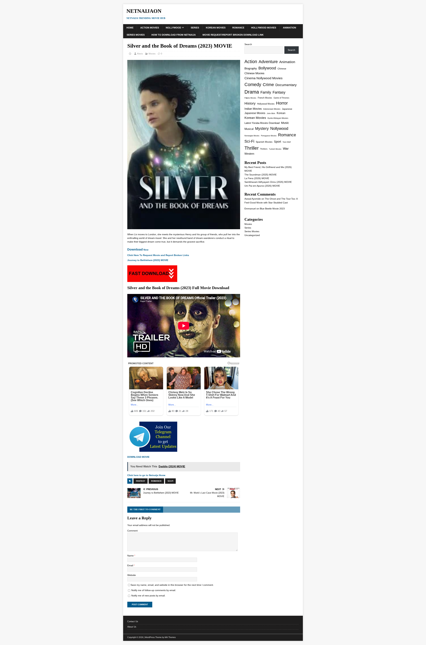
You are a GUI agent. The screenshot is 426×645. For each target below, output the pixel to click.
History (250, 103)
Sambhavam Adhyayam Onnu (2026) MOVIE (268, 182)
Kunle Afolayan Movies (278, 118)
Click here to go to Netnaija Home (146, 475)
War (286, 148)
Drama (251, 92)
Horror (282, 103)
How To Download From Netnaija (173, 34)
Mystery (262, 128)
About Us (131, 627)
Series (195, 27)
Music (285, 123)
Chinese (282, 68)
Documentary (286, 85)
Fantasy (140, 481)
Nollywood (173, 27)
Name (130, 555)
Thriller (251, 148)
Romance (238, 27)
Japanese (287, 109)
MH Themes (170, 637)
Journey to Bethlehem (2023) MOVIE (147, 260)
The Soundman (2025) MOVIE (260, 174)
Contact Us (132, 621)
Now (137, 249)
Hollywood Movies (263, 27)
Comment (132, 530)
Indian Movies (253, 108)
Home (129, 27)
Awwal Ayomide (252, 198)
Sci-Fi (170, 481)
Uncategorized (252, 235)
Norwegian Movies (251, 136)
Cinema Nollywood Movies (263, 78)
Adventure (268, 61)
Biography (250, 68)
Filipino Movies (250, 98)
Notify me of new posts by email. (148, 595)
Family (265, 92)
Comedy (252, 84)
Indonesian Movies (271, 109)
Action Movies (149, 27)
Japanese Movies (254, 113)
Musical (249, 129)
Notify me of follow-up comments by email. (153, 590)
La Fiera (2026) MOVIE (256, 178)
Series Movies (136, 34)
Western (249, 153)
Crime (268, 84)
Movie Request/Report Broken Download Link (233, 34)
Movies (152, 53)
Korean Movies (215, 27)
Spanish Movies (264, 141)
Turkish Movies (275, 149)
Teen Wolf (287, 142)
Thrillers (263, 149)
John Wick (271, 113)
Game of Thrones (281, 98)
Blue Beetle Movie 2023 (272, 208)
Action (250, 61)
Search (248, 44)
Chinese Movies (254, 73)
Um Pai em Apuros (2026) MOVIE (262, 185)
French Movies (265, 98)
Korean (281, 113)
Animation (289, 27)
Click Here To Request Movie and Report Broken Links (158, 255)
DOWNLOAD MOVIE (138, 457)
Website (131, 575)
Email (130, 565)
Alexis (140, 53)
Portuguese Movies (269, 136)
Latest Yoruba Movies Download (262, 123)
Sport (277, 141)
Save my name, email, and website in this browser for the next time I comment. (172, 585)
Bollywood (267, 68)
